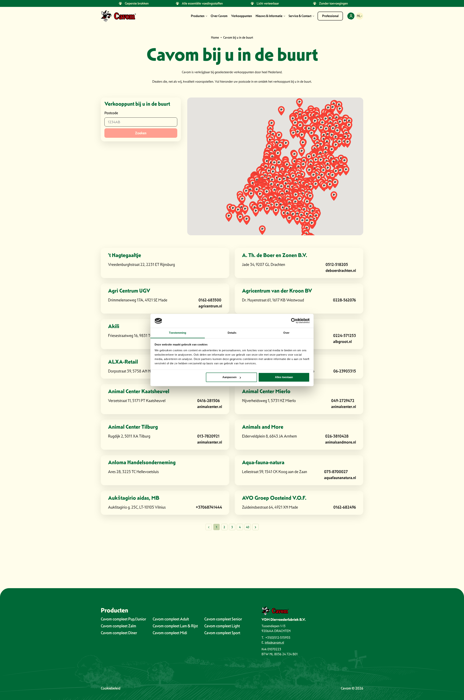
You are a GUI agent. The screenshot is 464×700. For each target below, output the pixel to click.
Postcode (111, 113)
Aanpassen (229, 377)
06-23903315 (344, 371)
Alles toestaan (284, 377)
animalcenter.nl (209, 406)
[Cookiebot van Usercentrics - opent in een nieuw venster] (294, 321)
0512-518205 (337, 264)
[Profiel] (351, 16)
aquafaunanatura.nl (340, 477)
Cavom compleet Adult (171, 619)
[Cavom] (118, 16)
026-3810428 (337, 436)
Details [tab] (232, 332)
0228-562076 (344, 300)
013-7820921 (208, 436)
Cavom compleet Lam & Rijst (175, 626)
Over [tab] (286, 332)
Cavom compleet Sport (222, 632)
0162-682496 (344, 507)
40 (247, 527)
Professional (330, 16)
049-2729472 (342, 400)
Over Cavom (219, 16)
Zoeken (140, 133)
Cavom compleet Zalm (118, 626)
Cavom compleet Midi (170, 632)
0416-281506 (208, 400)
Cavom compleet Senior (223, 619)
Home (215, 37)
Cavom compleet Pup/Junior (123, 619)
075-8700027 (336, 471)
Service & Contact (300, 16)
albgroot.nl (342, 341)
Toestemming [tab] (177, 332)
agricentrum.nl (210, 306)
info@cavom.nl (274, 642)
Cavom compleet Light (222, 626)
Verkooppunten (241, 16)
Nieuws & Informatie (269, 16)
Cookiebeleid (110, 688)
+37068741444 (209, 507)
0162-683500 (209, 300)
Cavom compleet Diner (119, 632)
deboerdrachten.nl (341, 270)
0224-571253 (344, 335)
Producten (197, 16)
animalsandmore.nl (340, 442)
